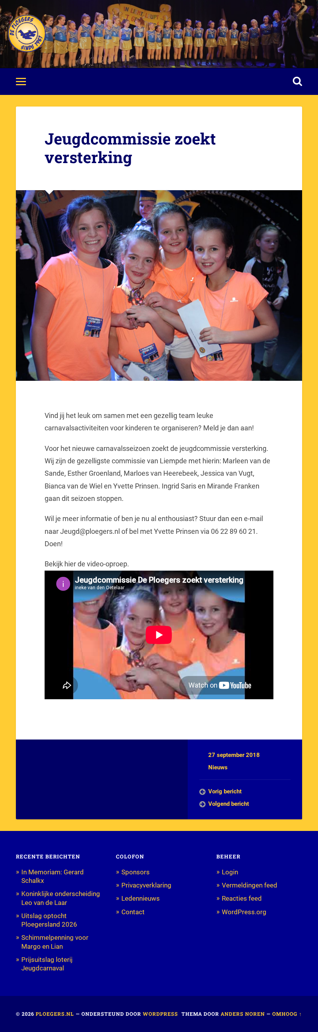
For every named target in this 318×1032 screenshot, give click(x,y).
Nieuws (218, 767)
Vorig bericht (225, 791)
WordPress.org (244, 912)
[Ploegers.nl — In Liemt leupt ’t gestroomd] (27, 34)
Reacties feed (242, 898)
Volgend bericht (228, 803)
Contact (133, 912)
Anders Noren (243, 1014)
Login (230, 872)
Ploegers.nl (55, 1014)
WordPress (160, 1014)
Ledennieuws (140, 898)
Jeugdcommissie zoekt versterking (130, 148)
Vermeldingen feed (249, 885)
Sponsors (135, 872)
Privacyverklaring (146, 885)
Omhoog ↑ (287, 1014)
